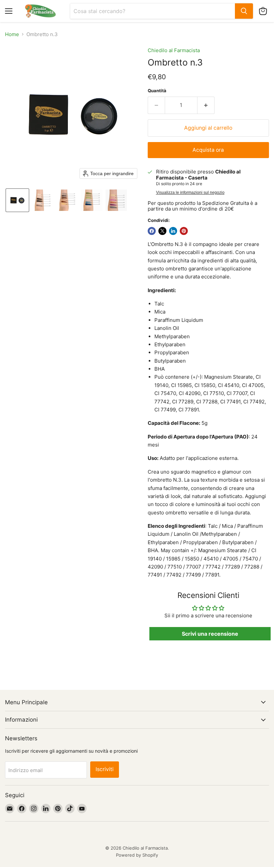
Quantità (157, 90)
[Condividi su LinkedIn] (173, 231)
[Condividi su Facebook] (152, 231)
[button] (17, 200)
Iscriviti (105, 769)
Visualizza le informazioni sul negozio (190, 192)
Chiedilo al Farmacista (174, 50)
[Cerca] (244, 11)
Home (12, 34)
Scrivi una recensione (210, 633)
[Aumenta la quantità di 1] (206, 105)
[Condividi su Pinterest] (184, 231)
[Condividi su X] (162, 231)
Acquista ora (208, 150)
